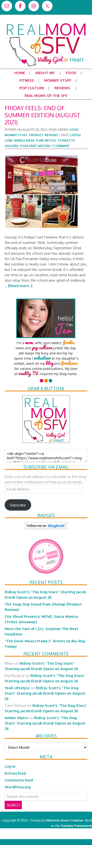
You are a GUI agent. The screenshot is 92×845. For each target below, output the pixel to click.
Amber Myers (16, 717)
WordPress (71, 836)
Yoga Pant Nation (35, 146)
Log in (10, 766)
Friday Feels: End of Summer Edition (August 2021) (42, 115)
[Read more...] (20, 285)
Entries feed (15, 773)
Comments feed (19, 780)
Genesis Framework (76, 825)
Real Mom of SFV (46, 23)
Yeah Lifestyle (17, 688)
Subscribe (18, 505)
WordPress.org (18, 787)
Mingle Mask (24, 140)
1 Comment (61, 146)
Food (73, 130)
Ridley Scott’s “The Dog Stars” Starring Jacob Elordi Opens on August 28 (45, 693)
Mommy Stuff (16, 135)
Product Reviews (43, 135)
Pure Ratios (46, 140)
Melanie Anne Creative (64, 820)
